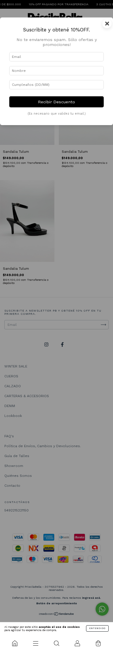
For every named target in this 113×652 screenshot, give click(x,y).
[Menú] (35, 643)
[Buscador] (56, 643)
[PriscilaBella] (14, 643)
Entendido (97, 628)
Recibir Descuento (56, 102)
